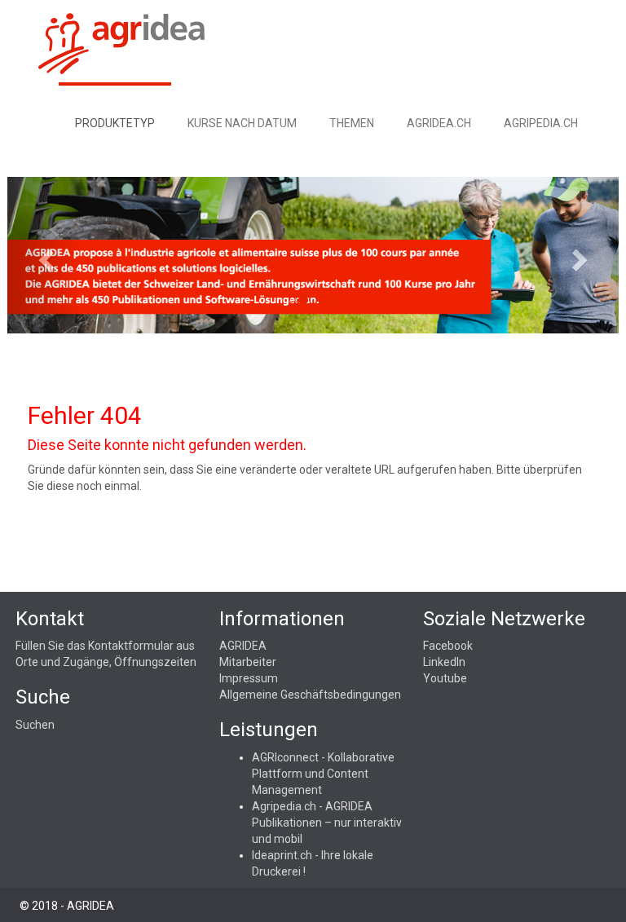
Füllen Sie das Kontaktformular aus (105, 645)
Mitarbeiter (247, 661)
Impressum (248, 678)
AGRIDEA (243, 645)
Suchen (35, 724)
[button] (44, 255)
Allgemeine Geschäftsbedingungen (310, 694)
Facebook (448, 645)
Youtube (445, 678)
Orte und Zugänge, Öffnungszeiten (105, 661)
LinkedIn (444, 661)
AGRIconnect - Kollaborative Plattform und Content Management (323, 773)
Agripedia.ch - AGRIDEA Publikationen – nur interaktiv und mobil (327, 822)
